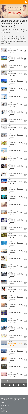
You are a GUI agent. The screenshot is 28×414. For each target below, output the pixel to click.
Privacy (2, 408)
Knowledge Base (5, 405)
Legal (2, 407)
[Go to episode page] (25, 51)
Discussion (3, 403)
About (2, 402)
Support (3, 410)
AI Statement (4, 411)
